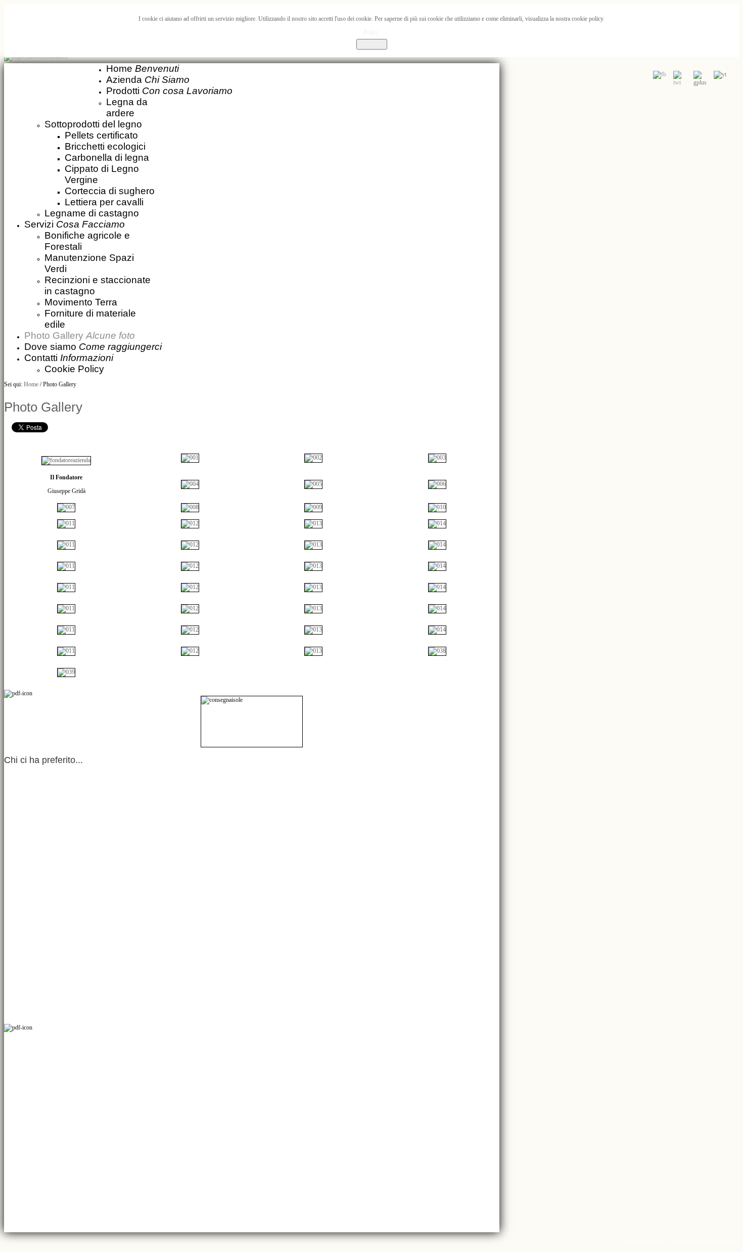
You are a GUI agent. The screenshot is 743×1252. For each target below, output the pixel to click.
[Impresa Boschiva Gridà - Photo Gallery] (190, 457)
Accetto (371, 44)
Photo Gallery (43, 407)
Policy (371, 32)
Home (31, 384)
